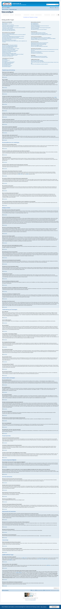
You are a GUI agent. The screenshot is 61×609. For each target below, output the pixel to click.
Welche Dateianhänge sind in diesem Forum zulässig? (39, 56)
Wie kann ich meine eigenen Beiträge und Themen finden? (39, 46)
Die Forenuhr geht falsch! (6, 35)
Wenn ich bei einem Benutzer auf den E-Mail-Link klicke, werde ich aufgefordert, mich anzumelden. (14, 41)
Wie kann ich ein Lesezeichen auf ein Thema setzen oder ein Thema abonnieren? (43, 51)
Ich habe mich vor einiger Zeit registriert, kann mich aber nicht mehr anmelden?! (13, 27)
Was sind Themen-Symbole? (6, 66)
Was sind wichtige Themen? (6, 64)
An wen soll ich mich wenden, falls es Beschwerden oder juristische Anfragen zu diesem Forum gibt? (44, 62)
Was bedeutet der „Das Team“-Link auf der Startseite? (39, 29)
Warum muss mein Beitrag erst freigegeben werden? (9, 55)
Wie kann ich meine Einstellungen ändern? (8, 33)
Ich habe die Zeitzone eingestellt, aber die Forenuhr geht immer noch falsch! (13, 36)
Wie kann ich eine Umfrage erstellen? (7, 47)
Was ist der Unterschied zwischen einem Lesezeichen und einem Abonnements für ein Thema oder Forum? (44, 50)
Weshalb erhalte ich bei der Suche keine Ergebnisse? (38, 43)
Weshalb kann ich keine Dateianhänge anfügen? (9, 51)
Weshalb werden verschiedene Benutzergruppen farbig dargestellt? (40, 27)
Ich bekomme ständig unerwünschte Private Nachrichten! (39, 33)
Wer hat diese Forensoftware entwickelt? (37, 60)
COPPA (55, 97)
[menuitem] (9, 7)
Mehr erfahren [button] (43, 606)
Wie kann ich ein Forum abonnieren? (36, 52)
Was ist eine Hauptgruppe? (35, 28)
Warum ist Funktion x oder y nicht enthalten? (37, 61)
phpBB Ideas (48, 565)
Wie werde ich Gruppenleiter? (35, 26)
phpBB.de (27, 174)
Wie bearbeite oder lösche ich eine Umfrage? (8, 49)
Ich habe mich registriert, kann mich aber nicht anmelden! (10, 25)
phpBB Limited (20, 174)
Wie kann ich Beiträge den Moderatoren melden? (9, 53)
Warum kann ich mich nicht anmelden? (7, 26)
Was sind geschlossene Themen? (7, 65)
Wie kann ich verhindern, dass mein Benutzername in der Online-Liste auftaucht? (14, 34)
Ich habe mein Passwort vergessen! (7, 28)
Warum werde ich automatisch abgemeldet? (8, 29)
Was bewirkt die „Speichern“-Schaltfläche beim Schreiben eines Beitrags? (12, 54)
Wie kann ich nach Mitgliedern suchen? (36, 45)
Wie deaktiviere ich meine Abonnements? (37, 53)
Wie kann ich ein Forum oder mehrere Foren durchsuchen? (39, 42)
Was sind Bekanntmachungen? (6, 63)
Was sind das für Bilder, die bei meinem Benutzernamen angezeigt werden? (13, 38)
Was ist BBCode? (4, 59)
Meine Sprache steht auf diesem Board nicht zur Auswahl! (10, 37)
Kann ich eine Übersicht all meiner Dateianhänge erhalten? (39, 57)
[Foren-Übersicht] (7, 4)
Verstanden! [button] (54, 606)
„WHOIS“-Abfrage (19, 572)
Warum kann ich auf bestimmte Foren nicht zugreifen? (10, 50)
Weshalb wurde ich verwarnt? (6, 52)
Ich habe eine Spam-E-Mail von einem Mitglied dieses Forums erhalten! (41, 34)
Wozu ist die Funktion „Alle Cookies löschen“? (8, 30)
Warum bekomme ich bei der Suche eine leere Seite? (38, 44)
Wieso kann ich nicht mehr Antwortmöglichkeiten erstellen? (10, 48)
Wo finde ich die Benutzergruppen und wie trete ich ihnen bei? (40, 25)
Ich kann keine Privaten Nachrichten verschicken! (38, 32)
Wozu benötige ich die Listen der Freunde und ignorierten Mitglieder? (41, 37)
